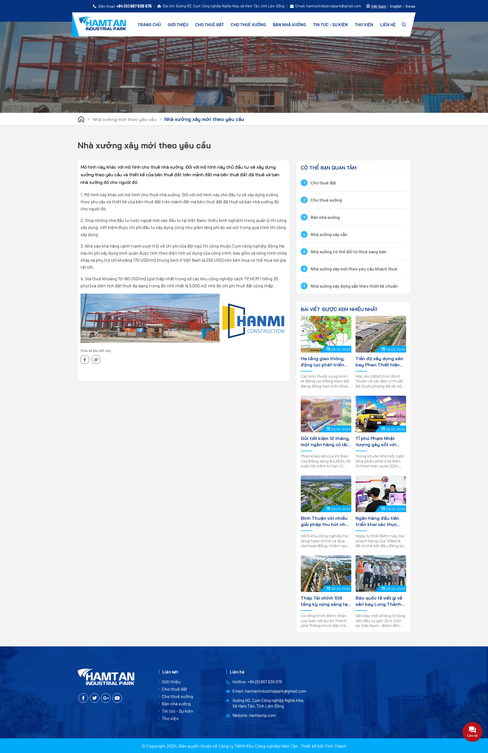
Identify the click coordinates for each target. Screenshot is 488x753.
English (396, 6)
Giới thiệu (178, 24)
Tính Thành (336, 745)
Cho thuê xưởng (248, 24)
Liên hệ (388, 24)
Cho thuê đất (209, 24)
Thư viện (364, 24)
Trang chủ (149, 24)
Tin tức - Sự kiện (330, 24)
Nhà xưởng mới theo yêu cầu (124, 119)
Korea (410, 6)
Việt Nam (378, 6)
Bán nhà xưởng (289, 24)
